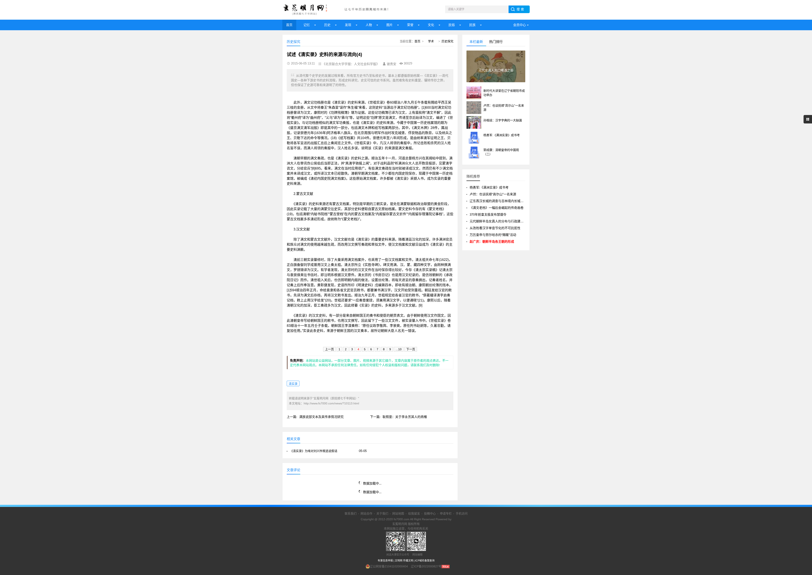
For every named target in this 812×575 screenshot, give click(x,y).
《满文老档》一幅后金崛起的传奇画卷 (497, 207)
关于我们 (382, 513)
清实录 (293, 383)
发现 (348, 25)
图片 (389, 25)
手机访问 (462, 513)
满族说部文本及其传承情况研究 (321, 417)
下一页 (410, 349)
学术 (431, 41)
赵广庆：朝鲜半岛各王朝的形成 (492, 241)
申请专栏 (446, 513)
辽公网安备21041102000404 (389, 566)
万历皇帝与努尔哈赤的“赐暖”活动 (493, 235)
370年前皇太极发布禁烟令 (488, 214)
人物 (368, 25)
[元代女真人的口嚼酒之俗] (495, 81)
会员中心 (519, 25)
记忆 (306, 25)
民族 (472, 25)
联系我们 (351, 513)
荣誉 (410, 25)
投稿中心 (430, 513)
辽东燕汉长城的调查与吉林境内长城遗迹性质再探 (504, 201)
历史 (327, 25)
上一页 (329, 349)
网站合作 (366, 513)
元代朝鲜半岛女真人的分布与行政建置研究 (500, 221)
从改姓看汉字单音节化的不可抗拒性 (495, 228)
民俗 (451, 25)
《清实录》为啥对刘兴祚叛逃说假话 (313, 451)
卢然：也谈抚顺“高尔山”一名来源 (493, 194)
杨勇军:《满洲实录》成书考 (489, 187)
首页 (289, 25)
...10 (399, 349)
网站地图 (398, 513)
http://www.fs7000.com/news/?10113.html (331, 403)
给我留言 (414, 513)
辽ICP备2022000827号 (426, 566)
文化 (431, 25)
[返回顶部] (803, 513)
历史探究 (447, 41)
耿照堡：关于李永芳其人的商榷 (405, 417)
